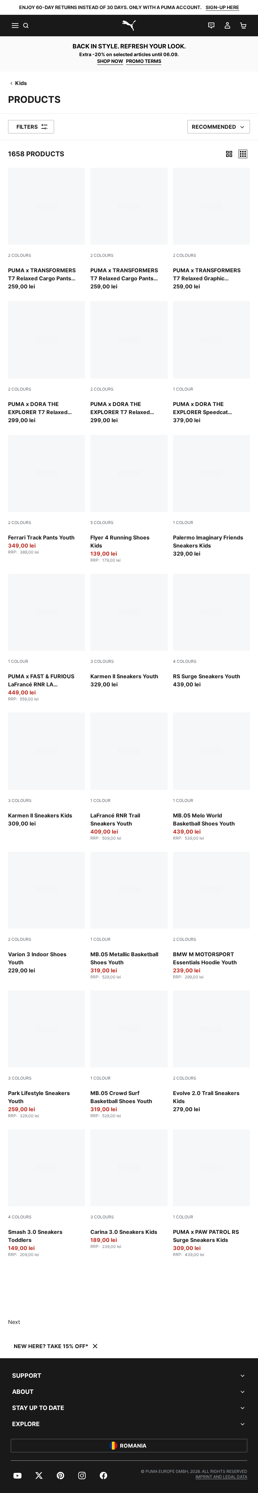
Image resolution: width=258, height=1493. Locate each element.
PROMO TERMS (143, 61)
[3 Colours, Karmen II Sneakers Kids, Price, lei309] (46, 770)
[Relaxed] (243, 154)
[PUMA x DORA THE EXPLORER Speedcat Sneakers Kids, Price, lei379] (211, 362)
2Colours (19, 255)
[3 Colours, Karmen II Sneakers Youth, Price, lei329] (128, 631)
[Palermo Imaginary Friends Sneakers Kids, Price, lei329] (211, 496)
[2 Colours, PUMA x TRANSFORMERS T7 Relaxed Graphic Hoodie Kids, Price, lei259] (211, 229)
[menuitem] (17, 1475)
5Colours (102, 522)
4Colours (185, 661)
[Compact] (229, 154)
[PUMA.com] (129, 25)
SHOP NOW (110, 61)
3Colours (102, 661)
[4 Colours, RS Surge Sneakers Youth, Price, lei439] (211, 631)
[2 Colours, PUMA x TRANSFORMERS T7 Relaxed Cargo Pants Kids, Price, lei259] (46, 229)
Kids (21, 83)
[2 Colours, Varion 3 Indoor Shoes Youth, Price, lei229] (46, 913)
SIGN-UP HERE (222, 7)
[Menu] (15, 25)
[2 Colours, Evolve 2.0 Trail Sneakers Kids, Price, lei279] (211, 1052)
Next (14, 1322)
